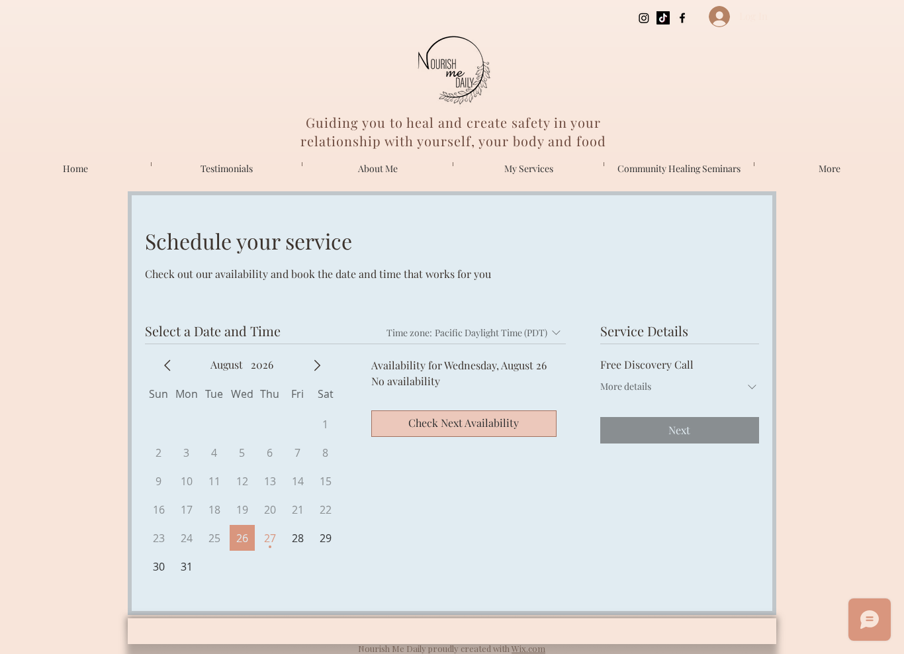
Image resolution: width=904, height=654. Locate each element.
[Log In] (714, 16)
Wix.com (528, 648)
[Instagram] (644, 17)
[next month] (317, 365)
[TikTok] (663, 17)
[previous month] (167, 365)
